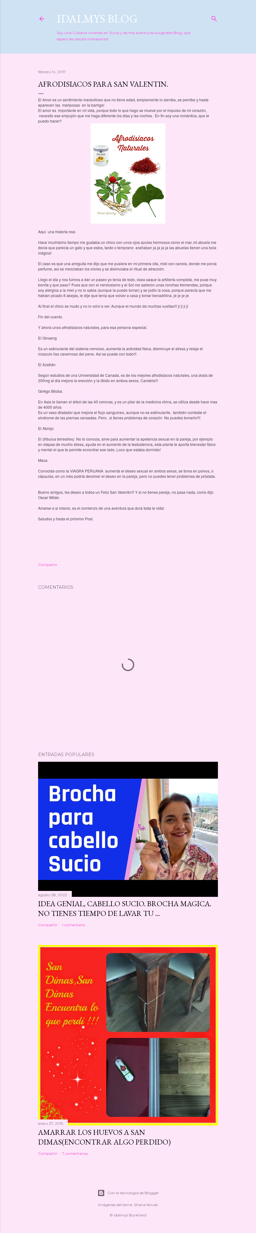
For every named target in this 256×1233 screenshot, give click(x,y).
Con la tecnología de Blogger (133, 1192)
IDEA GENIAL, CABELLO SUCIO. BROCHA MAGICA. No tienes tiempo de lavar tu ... (124, 908)
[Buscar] (214, 17)
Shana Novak (146, 1204)
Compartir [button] (47, 564)
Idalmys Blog (97, 18)
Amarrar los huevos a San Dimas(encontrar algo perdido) (104, 1137)
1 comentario (73, 924)
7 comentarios (75, 1153)
